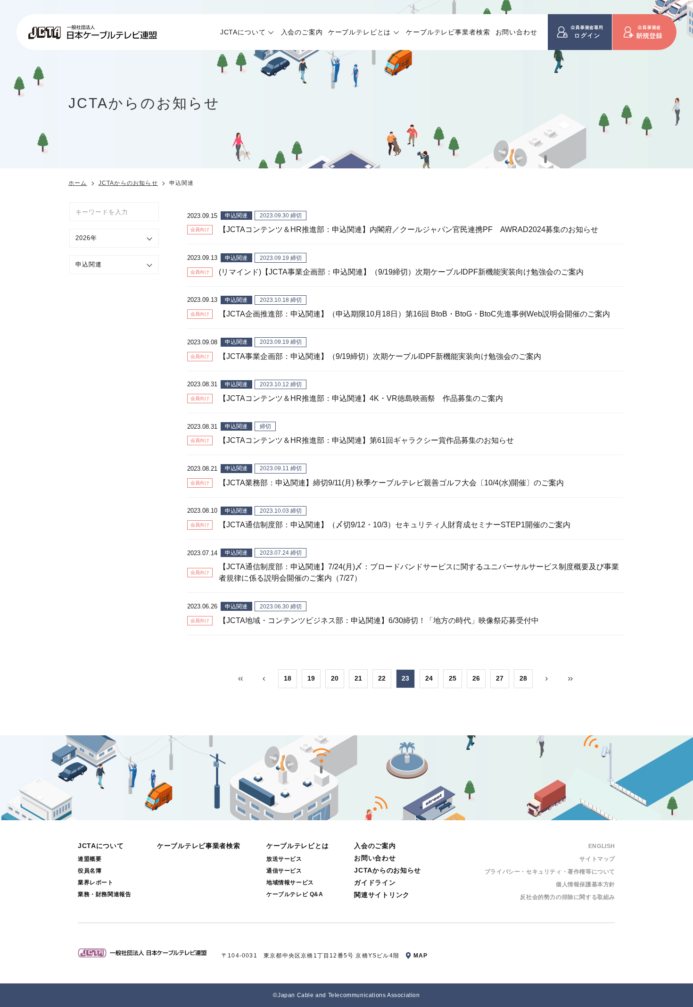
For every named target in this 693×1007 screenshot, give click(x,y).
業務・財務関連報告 (104, 894)
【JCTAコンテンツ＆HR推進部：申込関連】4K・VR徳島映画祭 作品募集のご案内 (361, 398)
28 (523, 678)
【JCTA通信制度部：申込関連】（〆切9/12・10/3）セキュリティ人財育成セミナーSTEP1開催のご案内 (394, 525)
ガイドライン (375, 882)
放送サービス (284, 859)
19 (311, 678)
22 (382, 678)
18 (287, 678)
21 (358, 678)
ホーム (77, 183)
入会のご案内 (302, 32)
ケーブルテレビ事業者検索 (448, 32)
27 (499, 678)
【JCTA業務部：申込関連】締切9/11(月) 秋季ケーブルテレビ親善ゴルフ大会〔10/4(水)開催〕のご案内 (391, 483)
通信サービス (284, 870)
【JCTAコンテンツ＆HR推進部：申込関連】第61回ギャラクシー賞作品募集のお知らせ (366, 440)
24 (429, 678)
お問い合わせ (516, 32)
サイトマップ (597, 859)
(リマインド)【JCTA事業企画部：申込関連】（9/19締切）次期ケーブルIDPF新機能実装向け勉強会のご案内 (401, 272)
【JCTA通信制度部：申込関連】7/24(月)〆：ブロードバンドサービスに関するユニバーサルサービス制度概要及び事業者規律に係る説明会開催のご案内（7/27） (419, 572)
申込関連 (236, 215)
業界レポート (96, 882)
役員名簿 (89, 870)
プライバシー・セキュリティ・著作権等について (550, 871)
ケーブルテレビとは (359, 32)
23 (405, 678)
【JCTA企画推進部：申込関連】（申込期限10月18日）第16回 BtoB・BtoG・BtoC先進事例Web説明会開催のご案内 (414, 314)
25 (452, 678)
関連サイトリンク (382, 895)
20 (334, 678)
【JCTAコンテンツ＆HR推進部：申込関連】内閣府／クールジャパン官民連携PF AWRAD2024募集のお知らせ (408, 229)
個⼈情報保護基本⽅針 (585, 884)
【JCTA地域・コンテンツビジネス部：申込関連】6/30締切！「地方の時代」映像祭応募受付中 (379, 620)
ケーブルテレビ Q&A (294, 894)
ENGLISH (601, 846)
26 (476, 678)
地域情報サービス (290, 882)
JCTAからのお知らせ (128, 183)
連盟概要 (89, 859)
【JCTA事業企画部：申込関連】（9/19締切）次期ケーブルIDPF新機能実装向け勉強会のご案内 (380, 356)
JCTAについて (243, 32)
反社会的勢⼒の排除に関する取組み (567, 897)
